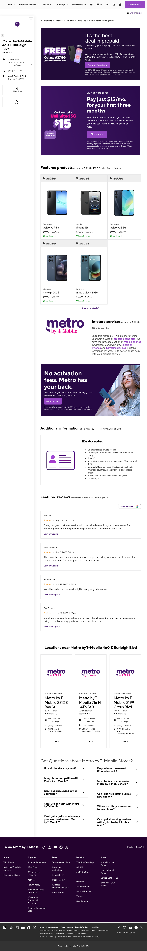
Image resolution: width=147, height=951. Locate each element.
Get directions (53, 401)
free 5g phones (132, 341)
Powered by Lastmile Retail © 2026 (73, 946)
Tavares (70, 21)
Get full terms (115, 74)
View (56, 741)
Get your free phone (97, 65)
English (132, 13)
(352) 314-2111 (89, 725)
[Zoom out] (31, 24)
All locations (46, 21)
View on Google (51, 534)
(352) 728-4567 (124, 725)
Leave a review (127, 506)
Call (17, 103)
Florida (59, 21)
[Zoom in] (31, 20)
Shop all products (90, 308)
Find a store (97, 134)
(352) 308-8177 (55, 725)
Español (140, 13)
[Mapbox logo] (2, 35)
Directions (17, 91)
